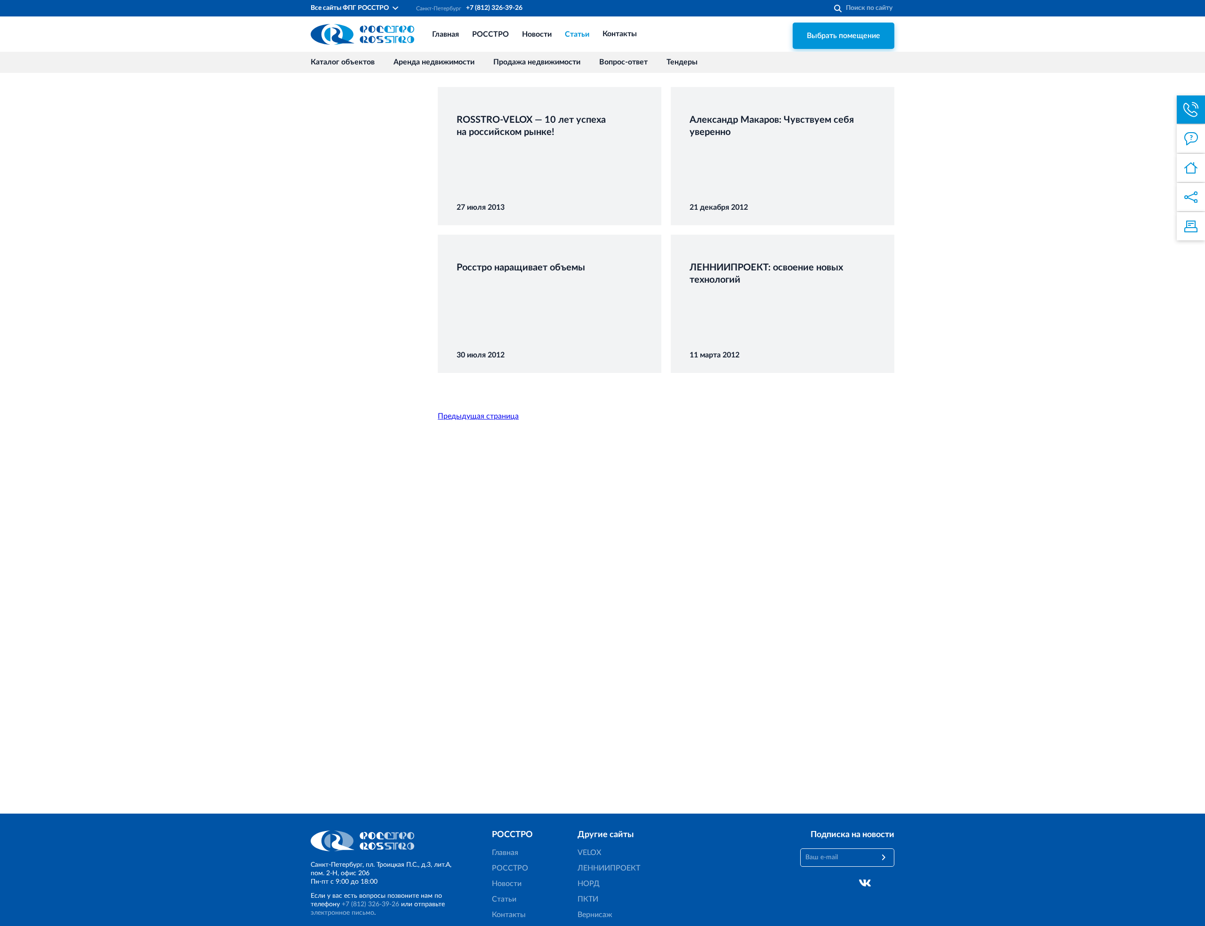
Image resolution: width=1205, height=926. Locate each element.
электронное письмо (342, 913)
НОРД (589, 883)
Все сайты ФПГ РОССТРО (350, 8)
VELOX (589, 852)
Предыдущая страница (478, 416)
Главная (445, 34)
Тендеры (682, 62)
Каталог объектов (343, 62)
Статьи (577, 34)
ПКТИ (588, 899)
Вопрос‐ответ (623, 62)
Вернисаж (595, 914)
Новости (537, 34)
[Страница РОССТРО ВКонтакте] (865, 882)
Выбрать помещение (843, 36)
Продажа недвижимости (536, 62)
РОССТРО (490, 34)
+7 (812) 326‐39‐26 (494, 8)
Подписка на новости (852, 835)
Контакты (619, 34)
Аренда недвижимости (434, 62)
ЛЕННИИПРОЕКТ (609, 868)
